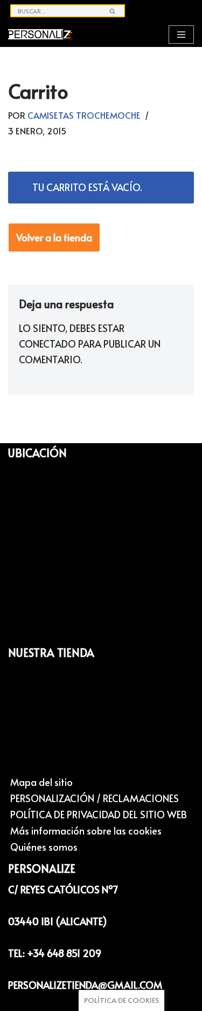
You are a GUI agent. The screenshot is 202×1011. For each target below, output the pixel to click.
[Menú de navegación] (181, 34)
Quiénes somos (44, 846)
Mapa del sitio (41, 782)
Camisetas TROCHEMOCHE (84, 115)
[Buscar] (113, 10)
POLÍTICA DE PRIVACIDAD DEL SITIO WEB (98, 814)
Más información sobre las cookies (86, 830)
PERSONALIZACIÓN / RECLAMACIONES (94, 798)
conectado (47, 343)
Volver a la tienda (54, 237)
